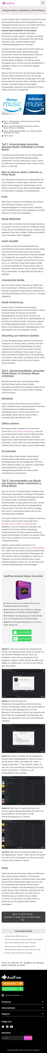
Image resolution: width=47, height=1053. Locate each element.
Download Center (10, 989)
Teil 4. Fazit (8, 136)
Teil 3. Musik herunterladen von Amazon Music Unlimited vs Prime (23, 132)
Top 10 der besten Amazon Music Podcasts (20, 942)
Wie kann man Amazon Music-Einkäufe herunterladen (24, 939)
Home (4, 963)
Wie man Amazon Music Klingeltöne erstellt (20, 946)
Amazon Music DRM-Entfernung (16, 936)
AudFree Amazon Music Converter (16, 524)
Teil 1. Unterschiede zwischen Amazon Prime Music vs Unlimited (22, 122)
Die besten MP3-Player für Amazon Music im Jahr (22, 949)
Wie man (15, 963)
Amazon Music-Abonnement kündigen (18, 953)
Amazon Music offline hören (22, 431)
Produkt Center (9, 983)
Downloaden (24, 632)
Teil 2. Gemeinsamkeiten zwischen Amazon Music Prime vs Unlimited (21, 127)
